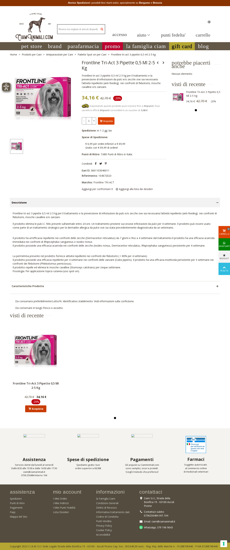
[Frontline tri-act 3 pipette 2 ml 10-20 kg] (157, 62)
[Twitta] (100, 163)
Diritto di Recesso (106, 507)
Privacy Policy (104, 525)
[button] (32, 46)
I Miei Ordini (60, 498)
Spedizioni (16, 498)
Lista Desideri (61, 512)
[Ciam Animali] (34, 29)
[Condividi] (95, 163)
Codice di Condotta (107, 516)
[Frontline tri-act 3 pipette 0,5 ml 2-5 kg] (178, 97)
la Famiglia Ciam (105, 498)
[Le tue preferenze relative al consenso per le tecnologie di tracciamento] (223, 543)
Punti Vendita (103, 521)
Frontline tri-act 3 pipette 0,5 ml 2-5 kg (203, 93)
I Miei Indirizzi (61, 503)
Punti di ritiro (17, 503)
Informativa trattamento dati (113, 512)
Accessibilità (103, 534)
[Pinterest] (105, 163)
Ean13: (86, 170)
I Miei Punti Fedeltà (64, 507)
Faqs (12, 512)
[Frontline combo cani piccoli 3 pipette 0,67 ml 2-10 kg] (163, 62)
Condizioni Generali (107, 503)
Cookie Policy (104, 530)
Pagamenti (16, 507)
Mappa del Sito (18, 516)
